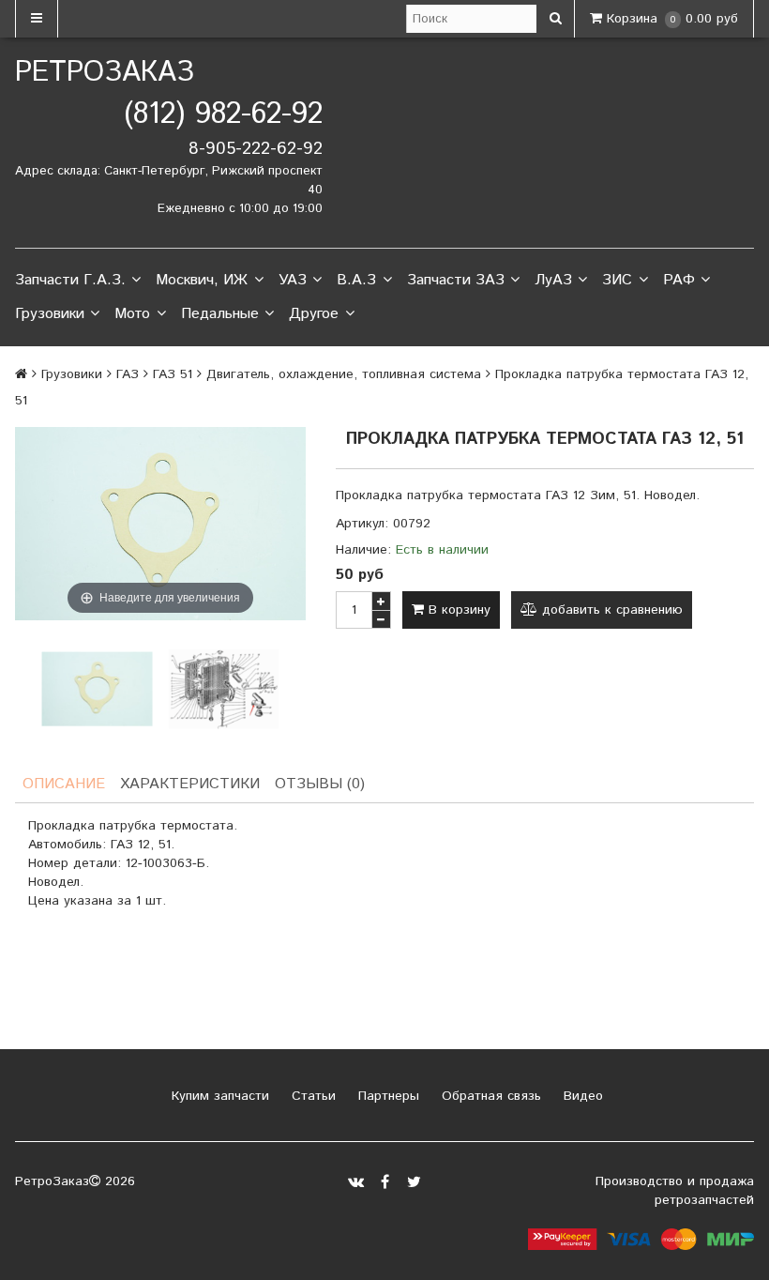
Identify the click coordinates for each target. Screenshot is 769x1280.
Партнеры (386, 1096)
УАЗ (293, 280)
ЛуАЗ (553, 280)
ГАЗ (127, 374)
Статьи (311, 1096)
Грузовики (49, 314)
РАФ (679, 280)
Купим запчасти (218, 1096)
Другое (314, 314)
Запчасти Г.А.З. (70, 280)
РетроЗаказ (104, 73)
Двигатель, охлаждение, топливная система (343, 374)
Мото (132, 314)
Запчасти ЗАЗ (456, 280)
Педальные (220, 314)
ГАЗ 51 (172, 374)
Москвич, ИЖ (202, 280)
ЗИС (617, 280)
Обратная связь (489, 1096)
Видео (581, 1096)
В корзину (457, 610)
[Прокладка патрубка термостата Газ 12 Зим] (97, 689)
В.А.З (356, 280)
